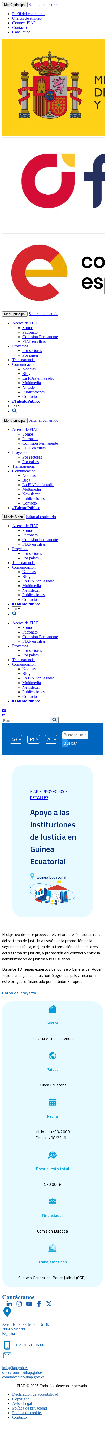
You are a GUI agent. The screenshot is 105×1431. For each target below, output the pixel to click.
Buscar (65, 743)
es (3, 714)
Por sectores (32, 350)
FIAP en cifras (34, 341)
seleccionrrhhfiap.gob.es (22, 1372)
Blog (26, 373)
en (4, 710)
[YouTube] (29, 1304)
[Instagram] (19, 1304)
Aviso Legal (22, 1403)
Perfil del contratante (28, 13)
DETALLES (39, 797)
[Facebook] (39, 1304)
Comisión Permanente (40, 337)
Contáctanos (18, 1297)
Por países (30, 355)
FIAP (35, 791)
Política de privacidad (29, 1408)
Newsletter (31, 387)
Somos (27, 327)
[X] (49, 1304)
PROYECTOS (53, 791)
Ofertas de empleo (27, 18)
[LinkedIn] (9, 1304)
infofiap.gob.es (15, 1368)
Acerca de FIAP (25, 323)
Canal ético (21, 32)
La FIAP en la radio (38, 378)
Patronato (30, 332)
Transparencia (23, 360)
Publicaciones (33, 392)
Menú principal (14, 5)
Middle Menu (13, 517)
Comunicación (24, 364)
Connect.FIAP (24, 23)
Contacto (19, 27)
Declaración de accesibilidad (35, 1394)
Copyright (20, 1399)
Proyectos (20, 346)
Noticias (29, 369)
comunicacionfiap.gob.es (23, 1377)
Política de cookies (27, 1413)
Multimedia (31, 383)
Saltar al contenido (43, 4)
